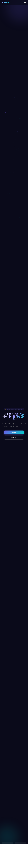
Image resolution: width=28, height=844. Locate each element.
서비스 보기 (14, 437)
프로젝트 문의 (14, 432)
